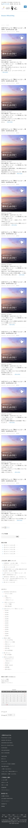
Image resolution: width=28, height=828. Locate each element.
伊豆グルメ (7, 644)
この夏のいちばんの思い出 (6, 768)
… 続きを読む (4, 72)
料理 (22, 815)
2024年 (6, 631)
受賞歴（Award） (9, 665)
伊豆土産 (7, 648)
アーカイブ (4, 715)
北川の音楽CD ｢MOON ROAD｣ (7, 798)
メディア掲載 (8, 604)
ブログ (10, 816)
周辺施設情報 (3, 787)
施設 (6, 816)
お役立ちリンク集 (4, 782)
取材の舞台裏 (8, 606)
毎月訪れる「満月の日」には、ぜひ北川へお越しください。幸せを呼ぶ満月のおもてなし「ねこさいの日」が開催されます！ (15, 578)
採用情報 (3, 806)
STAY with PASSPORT (5, 750)
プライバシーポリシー (5, 801)
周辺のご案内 (7, 638)
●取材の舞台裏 (5, 681)
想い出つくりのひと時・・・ (11, 545)
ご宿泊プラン (8, 597)
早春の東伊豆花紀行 (5, 766)
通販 (14, 818)
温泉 (13, 815)
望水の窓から (8, 669)
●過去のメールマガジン (7, 682)
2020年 (6, 623)
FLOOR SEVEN (4, 747)
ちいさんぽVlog (9, 639)
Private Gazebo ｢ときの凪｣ (6, 737)
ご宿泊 (5, 596)
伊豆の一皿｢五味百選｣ (5, 752)
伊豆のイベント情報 (10, 642)
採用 (18, 818)
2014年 (6, 610)
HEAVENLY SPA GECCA (10, 591)
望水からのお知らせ (9, 657)
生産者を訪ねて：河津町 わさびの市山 (8, 773)
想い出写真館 (8, 654)
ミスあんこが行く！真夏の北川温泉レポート (9, 771)
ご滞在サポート (9, 660)
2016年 (6, 614)
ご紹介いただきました (9, 602)
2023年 (6, 629)
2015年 (6, 612)
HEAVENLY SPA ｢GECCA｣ (6, 740)
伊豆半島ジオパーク (10, 646)
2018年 (6, 618)
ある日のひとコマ (9, 658)
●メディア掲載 (5, 679)
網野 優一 (18, 31)
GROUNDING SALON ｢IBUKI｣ (7, 742)
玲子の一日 (3, 758)
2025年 (6, 633)
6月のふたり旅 (4, 761)
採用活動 (7, 667)
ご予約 (8, 815)
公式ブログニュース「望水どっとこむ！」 (14, 608)
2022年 (6, 627)
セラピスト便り (9, 593)
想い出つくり (7, 652)
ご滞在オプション (9, 600)
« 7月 (7, 704)
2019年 (6, 621)
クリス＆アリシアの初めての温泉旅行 (8, 763)
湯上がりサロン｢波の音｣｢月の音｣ (7, 745)
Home (3, 815)
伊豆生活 (7, 663)
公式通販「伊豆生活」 (5, 796)
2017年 (6, 616)
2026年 (6, 635)
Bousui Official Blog (7, 15)
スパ (18, 815)
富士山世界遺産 (9, 650)
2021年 (6, 625)
